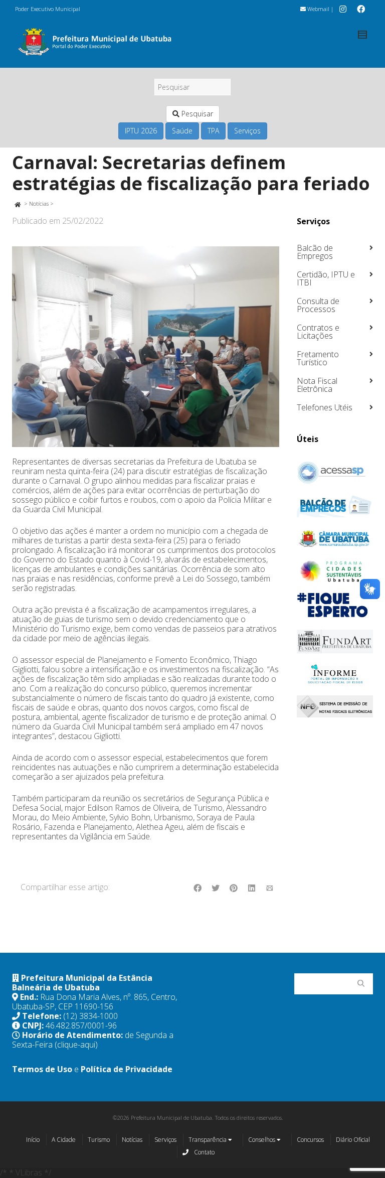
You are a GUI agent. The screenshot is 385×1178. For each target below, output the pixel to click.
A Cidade (64, 1139)
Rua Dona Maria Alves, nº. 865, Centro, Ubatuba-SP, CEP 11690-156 (94, 1001)
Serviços (247, 130)
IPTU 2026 (141, 130)
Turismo (99, 1139)
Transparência (208, 1139)
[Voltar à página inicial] (17, 203)
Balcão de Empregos (315, 251)
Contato (203, 1152)
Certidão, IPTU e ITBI (326, 278)
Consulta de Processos (318, 305)
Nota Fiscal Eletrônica (317, 384)
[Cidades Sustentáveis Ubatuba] (335, 571)
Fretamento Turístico (318, 358)
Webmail (317, 9)
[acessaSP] (335, 473)
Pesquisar (196, 113)
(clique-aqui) (76, 1044)
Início (33, 1139)
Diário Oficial (353, 1139)
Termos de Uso (42, 1069)
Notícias (39, 203)
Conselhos (262, 1139)
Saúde (182, 130)
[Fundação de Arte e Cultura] (335, 641)
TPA (213, 130)
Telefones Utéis (324, 407)
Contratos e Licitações (318, 331)
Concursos (310, 1139)
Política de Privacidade (126, 1069)
